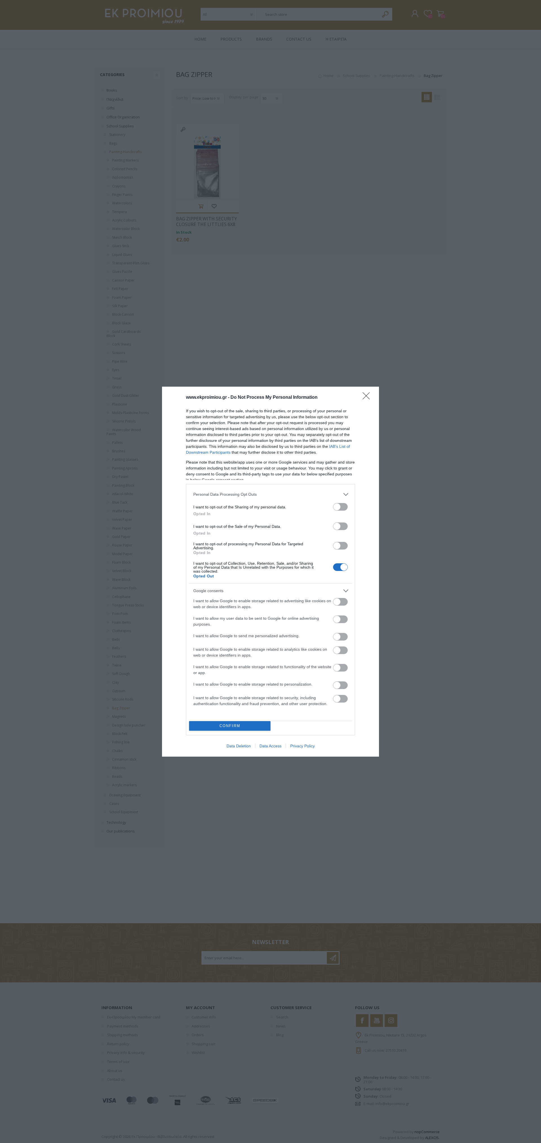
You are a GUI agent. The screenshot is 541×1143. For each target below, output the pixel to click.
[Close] (368, 397)
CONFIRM (229, 726)
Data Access (270, 746)
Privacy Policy (302, 746)
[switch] (340, 507)
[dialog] (270, 572)
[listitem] (270, 494)
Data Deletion (239, 746)
